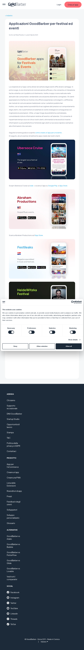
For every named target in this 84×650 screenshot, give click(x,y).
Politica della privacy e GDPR (13, 444)
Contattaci (11, 451)
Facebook (14, 592)
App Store (63, 186)
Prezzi (9, 496)
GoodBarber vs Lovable (13, 569)
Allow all (69, 346)
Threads (13, 619)
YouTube (14, 608)
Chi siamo (11, 400)
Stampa (10, 432)
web (31, 186)
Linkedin (14, 613)
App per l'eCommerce (13, 465)
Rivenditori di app (14, 491)
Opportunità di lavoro (13, 425)
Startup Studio (13, 419)
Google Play (53, 186)
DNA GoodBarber (14, 414)
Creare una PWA (14, 477)
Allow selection (42, 346)
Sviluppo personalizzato (13, 516)
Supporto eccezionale (12, 407)
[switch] (32, 332)
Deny (15, 346)
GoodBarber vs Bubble (13, 545)
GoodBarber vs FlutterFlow (13, 553)
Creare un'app (13, 472)
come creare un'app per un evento (48, 133)
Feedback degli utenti (13, 503)
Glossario (11, 523)
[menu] (4, 4)
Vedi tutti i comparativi (12, 577)
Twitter (13, 603)
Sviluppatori (12, 510)
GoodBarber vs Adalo (13, 537)
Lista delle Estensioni (11, 484)
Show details (73, 340)
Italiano (43, 642)
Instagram (14, 597)
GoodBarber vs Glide (13, 561)
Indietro (9, 15)
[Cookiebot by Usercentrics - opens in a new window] (73, 302)
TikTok (13, 624)
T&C (8, 438)
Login (59, 4)
